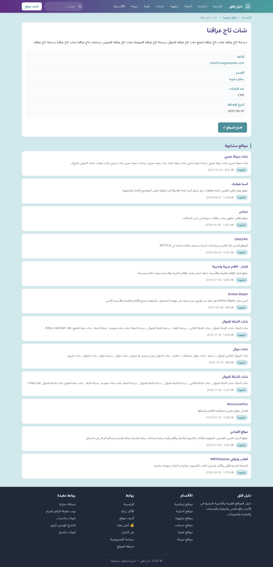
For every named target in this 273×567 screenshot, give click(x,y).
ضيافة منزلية (67, 504)
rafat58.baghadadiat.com (227, 63)
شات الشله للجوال (235, 321)
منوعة (134, 6)
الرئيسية (217, 6)
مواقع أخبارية (184, 511)
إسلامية (202, 6)
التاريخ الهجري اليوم (63, 525)
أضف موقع (32, 6)
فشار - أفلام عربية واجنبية (230, 266)
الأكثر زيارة (119, 6)
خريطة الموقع (125, 546)
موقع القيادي (239, 432)
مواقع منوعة (185, 539)
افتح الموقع (234, 127)
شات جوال (240, 349)
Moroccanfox (237, 404)
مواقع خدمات (184, 525)
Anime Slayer (238, 294)
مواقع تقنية (185, 532)
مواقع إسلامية (184, 504)
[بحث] (80, 6)
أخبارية (188, 6)
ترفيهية (174, 6)
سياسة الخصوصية (122, 539)
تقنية (146, 6)
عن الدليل (127, 532)
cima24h (241, 239)
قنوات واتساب (66, 518)
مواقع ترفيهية (230, 17)
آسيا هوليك (240, 184)
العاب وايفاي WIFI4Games (229, 459)
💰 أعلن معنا (125, 525)
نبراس (243, 211)
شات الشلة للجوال (235, 377)
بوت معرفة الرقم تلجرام (61, 511)
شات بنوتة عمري (236, 156)
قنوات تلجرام (67, 532)
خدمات (159, 6)
